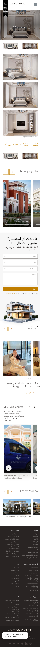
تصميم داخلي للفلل (14, 534)
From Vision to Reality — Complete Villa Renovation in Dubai (17, 477)
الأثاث (17, 564)
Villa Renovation (14, 548)
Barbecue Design (32, 583)
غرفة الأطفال (15, 578)
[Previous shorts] (29, 407)
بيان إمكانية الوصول (32, 558)
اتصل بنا (35, 544)
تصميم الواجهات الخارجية (12, 539)
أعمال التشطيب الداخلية (31, 564)
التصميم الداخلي (14, 530)
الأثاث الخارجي (15, 570)
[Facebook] (18, 643)
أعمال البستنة (34, 603)
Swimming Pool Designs (30, 608)
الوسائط (35, 542)
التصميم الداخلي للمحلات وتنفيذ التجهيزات (12, 545)
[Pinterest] (30, 643)
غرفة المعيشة (15, 583)
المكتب (17, 575)
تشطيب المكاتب (33, 573)
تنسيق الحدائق (34, 597)
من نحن (35, 534)
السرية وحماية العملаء (31, 550)
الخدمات (16, 597)
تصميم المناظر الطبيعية (31, 600)
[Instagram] (14, 643)
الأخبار (36, 539)
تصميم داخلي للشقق (13, 536)
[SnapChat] (22, 643)
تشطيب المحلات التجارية (31, 575)
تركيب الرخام (34, 590)
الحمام (17, 581)
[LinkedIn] (26, 643)
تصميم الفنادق (15, 542)
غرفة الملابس (15, 573)
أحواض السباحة (33, 605)
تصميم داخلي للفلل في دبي (11, 600)
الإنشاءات (35, 536)
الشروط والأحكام (33, 552)
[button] (6, 172)
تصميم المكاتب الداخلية (12, 554)
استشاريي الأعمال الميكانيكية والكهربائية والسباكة (31, 580)
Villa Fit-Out (34, 567)
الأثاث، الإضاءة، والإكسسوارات (14, 610)
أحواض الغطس (33, 616)
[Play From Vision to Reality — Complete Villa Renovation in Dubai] (17, 449)
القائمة (36, 530)
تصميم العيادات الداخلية (12, 556)
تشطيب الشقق (33, 570)
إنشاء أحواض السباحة (32, 611)
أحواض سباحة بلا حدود (32, 613)
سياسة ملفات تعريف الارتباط (30, 555)
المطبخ (17, 586)
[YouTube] (10, 643)
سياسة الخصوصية (10, 293)
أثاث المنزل (16, 567)
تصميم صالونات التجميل (12, 551)
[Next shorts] (34, 407)
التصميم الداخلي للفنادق (12, 620)
